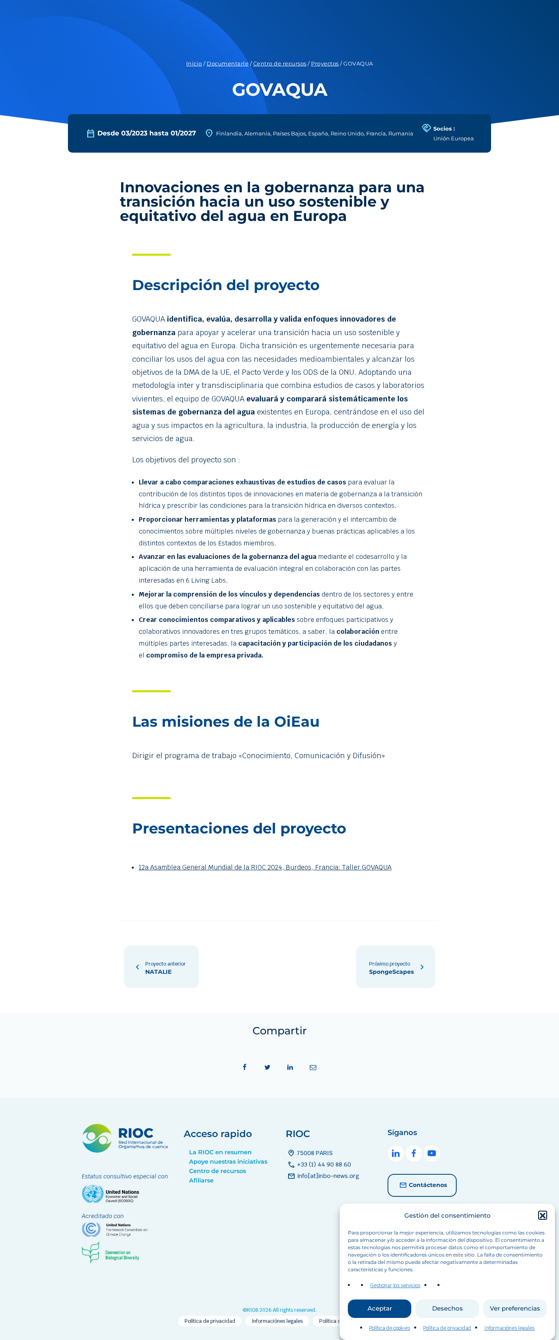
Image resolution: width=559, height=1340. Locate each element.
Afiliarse (201, 1180)
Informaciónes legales (509, 1328)
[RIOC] (126, 1150)
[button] (543, 1216)
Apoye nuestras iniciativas (228, 1161)
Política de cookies (389, 1328)
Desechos (447, 1309)
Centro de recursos (280, 63)
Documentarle (227, 63)
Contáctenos (428, 1185)
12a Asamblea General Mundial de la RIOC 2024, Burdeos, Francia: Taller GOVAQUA (265, 867)
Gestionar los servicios (395, 1285)
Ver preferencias (515, 1309)
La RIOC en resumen (220, 1152)
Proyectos (325, 63)
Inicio (194, 63)
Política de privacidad (447, 1328)
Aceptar (379, 1309)
